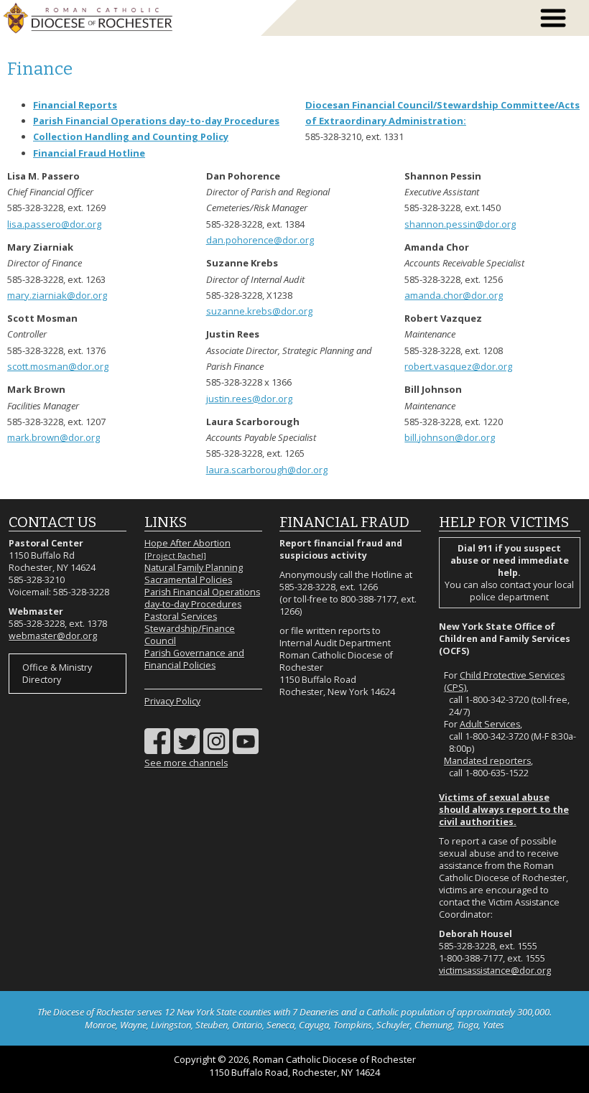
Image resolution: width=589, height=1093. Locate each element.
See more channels (186, 763)
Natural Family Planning (193, 568)
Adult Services (490, 724)
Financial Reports (75, 104)
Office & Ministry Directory (57, 673)
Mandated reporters (487, 761)
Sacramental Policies (188, 580)
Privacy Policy (172, 701)
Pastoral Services (180, 616)
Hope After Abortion (187, 549)
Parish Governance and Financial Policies (194, 659)
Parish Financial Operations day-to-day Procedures (156, 120)
